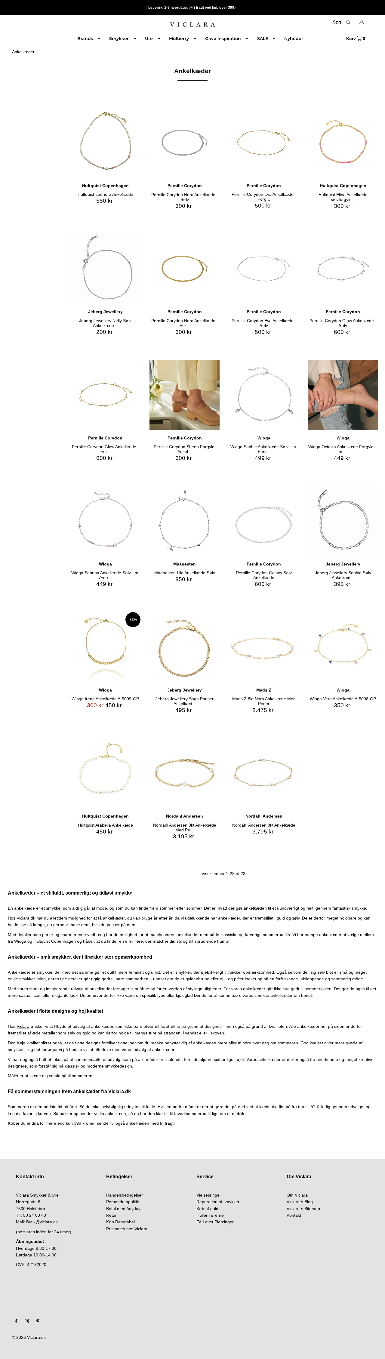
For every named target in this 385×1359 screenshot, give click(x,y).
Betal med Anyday (123, 1208)
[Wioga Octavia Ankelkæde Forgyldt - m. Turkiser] (343, 395)
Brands (85, 38)
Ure (149, 38)
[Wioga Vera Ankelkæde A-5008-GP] (343, 647)
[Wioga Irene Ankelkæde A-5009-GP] (105, 647)
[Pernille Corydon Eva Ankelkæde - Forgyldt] (264, 143)
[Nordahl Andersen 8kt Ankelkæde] (264, 773)
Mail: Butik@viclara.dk (37, 1221)
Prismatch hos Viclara (126, 1228)
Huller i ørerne (210, 1215)
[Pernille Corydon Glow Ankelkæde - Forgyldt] (105, 395)
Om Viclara (297, 1195)
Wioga (20, 941)
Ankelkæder (23, 51)
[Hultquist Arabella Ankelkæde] (105, 773)
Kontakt (294, 1215)
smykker (44, 972)
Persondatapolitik (122, 1201)
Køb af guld (207, 1208)
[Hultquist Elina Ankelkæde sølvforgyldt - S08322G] (343, 143)
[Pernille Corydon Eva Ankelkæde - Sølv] (264, 269)
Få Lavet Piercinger (215, 1221)
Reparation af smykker (217, 1201)
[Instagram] (27, 1321)
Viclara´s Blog (300, 1201)
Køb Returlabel (120, 1221)
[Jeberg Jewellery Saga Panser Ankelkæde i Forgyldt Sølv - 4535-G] (184, 647)
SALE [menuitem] (262, 38)
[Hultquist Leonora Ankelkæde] (105, 143)
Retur (111, 1215)
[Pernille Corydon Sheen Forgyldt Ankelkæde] (184, 395)
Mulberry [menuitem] (179, 38)
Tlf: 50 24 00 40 (31, 1215)
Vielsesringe (208, 1195)
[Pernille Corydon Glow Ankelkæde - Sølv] (343, 269)
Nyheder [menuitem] (293, 38)
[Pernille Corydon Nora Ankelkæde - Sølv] (184, 143)
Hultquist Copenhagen (54, 941)
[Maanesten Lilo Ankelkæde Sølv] (184, 521)
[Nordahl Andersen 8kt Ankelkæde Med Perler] (184, 773)
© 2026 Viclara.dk (29, 1337)
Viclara (23, 1026)
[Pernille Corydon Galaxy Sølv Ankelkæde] (264, 521)
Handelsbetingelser (124, 1195)
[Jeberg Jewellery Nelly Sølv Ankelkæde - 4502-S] (105, 269)
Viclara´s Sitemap (303, 1208)
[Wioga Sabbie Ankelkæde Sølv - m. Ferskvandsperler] (264, 395)
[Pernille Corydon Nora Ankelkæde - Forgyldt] (184, 269)
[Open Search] (348, 22)
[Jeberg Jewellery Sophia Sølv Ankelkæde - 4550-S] (343, 521)
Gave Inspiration (223, 38)
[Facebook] (16, 1321)
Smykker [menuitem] (119, 38)
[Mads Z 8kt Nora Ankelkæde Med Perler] (264, 647)
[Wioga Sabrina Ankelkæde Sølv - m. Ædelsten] (105, 521)
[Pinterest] (37, 1321)
